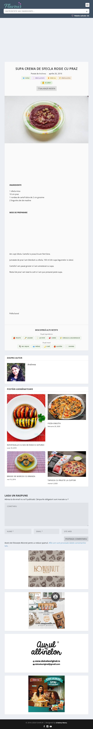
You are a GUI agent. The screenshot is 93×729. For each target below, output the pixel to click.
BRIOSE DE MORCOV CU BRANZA (21, 476)
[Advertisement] (46, 40)
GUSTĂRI (58, 346)
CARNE (52, 338)
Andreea (42, 73)
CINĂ (47, 346)
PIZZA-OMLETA (54, 423)
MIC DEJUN (24, 346)
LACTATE (40, 338)
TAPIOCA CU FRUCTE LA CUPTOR (62, 480)
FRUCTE (17, 338)
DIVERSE (70, 346)
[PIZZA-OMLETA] (67, 407)
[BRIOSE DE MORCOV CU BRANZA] (26, 462)
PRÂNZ (36, 346)
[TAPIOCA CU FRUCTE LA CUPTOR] (67, 464)
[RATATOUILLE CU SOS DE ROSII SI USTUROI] (26, 417)
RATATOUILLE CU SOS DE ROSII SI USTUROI (25, 445)
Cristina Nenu (61, 723)
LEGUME (28, 338)
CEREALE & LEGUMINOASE (70, 338)
